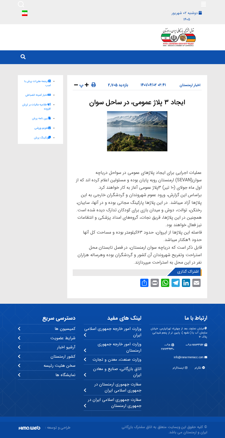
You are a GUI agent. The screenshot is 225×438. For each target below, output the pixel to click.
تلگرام (198, 368)
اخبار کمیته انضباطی (37, 95)
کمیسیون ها (65, 328)
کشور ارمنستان (62, 356)
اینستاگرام (179, 368)
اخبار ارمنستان (189, 85)
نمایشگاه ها (65, 375)
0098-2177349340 (167, 347)
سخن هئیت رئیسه (59, 365)
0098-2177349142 (195, 345)
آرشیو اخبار (66, 347)
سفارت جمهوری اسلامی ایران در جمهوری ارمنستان (114, 402)
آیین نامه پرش (40, 118)
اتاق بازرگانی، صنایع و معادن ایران (117, 372)
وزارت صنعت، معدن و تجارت (116, 359)
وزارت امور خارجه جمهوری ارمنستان (119, 347)
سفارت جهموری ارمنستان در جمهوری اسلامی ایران (117, 387)
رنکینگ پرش (41, 138)
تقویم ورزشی (41, 128)
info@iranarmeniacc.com (189, 357)
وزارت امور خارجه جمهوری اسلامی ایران (112, 331)
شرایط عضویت (62, 338)
